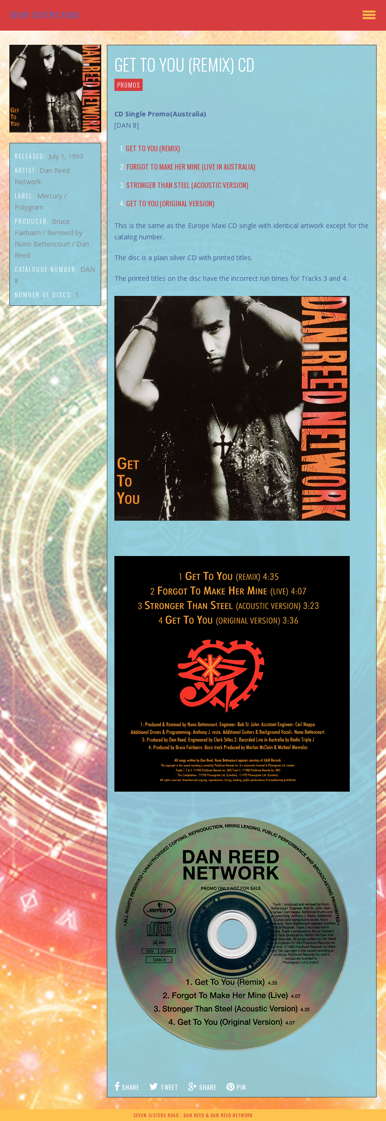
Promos (128, 85)
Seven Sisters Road (44, 15)
